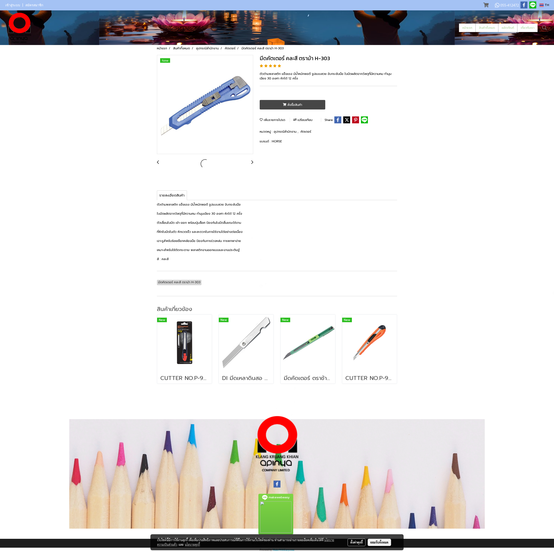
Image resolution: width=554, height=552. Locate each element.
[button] (544, 28)
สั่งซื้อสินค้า (294, 105)
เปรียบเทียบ (304, 120)
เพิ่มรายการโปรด (274, 120)
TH (546, 5)
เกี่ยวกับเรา (527, 28)
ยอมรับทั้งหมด (379, 542)
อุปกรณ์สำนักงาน (286, 131)
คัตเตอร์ (306, 131)
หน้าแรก (467, 28)
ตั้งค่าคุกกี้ (356, 542)
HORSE (277, 141)
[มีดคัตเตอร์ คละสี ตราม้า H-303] (205, 104)
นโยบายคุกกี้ (192, 544)
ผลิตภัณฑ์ (508, 28)
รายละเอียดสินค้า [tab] (172, 195)
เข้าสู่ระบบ (12, 5)
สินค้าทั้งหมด (487, 28)
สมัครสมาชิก (34, 5)
